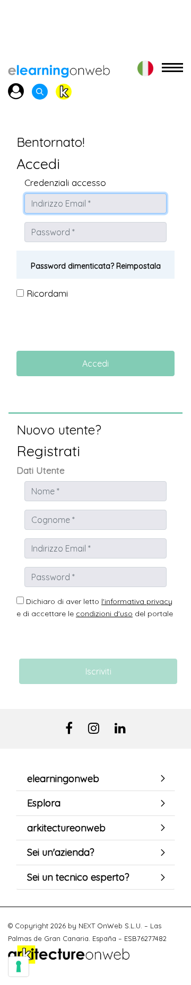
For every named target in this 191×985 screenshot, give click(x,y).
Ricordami (46, 293)
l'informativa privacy (136, 601)
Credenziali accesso (65, 182)
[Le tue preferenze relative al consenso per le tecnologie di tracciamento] (18, 966)
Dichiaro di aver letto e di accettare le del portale (94, 608)
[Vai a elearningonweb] (59, 68)
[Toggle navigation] (172, 68)
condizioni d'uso (104, 613)
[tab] (95, 779)
